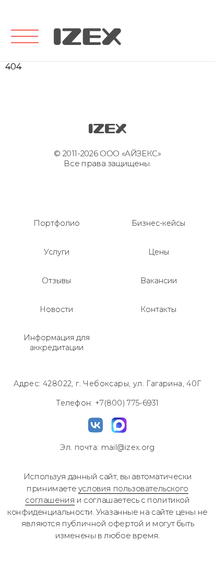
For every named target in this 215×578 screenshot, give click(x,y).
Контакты (158, 309)
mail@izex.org (126, 447)
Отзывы (56, 280)
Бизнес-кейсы (158, 223)
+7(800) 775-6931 (127, 403)
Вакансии (158, 280)
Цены (158, 252)
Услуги (56, 252)
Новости (56, 309)
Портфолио (56, 223)
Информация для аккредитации (56, 342)
